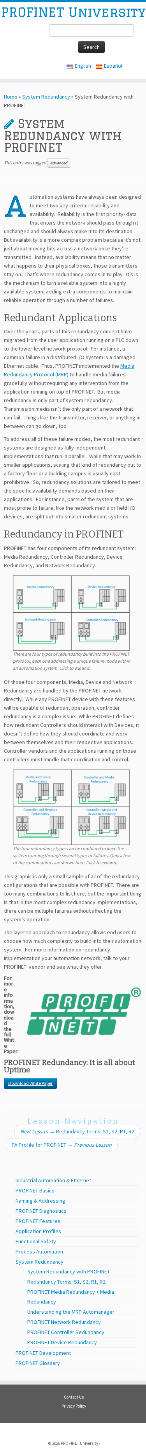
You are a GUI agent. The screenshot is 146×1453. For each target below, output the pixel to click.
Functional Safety (36, 1241)
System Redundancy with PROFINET (68, 1271)
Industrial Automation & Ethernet (53, 1180)
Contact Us (74, 1397)
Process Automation (39, 1251)
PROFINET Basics (35, 1190)
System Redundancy (46, 96)
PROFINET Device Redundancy (62, 1342)
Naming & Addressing (40, 1200)
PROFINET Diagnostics (41, 1210)
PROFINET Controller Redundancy (65, 1332)
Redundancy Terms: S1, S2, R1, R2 (77, 1131)
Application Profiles (38, 1231)
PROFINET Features (38, 1221)
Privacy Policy (74, 1406)
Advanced (58, 162)
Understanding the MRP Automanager (70, 1311)
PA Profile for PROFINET (62, 1144)
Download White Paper (30, 1083)
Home (11, 96)
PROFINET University (73, 12)
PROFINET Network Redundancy (64, 1321)
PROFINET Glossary (38, 1363)
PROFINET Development (43, 1352)
